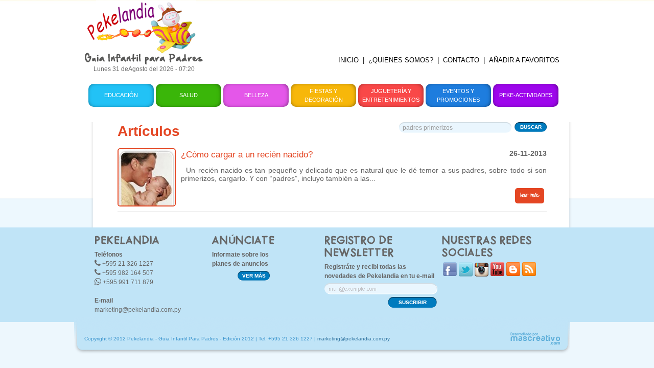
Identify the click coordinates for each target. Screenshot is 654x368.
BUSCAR (531, 127)
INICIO (348, 60)
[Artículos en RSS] (529, 274)
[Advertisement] (390, 23)
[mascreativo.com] (535, 343)
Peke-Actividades (525, 95)
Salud (188, 95)
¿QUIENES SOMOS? (400, 60)
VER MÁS (254, 276)
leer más (529, 195)
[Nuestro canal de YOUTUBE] (497, 274)
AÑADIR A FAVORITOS (524, 60)
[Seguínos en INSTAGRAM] (481, 274)
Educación (121, 95)
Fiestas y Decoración (324, 95)
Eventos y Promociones (458, 95)
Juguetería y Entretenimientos (390, 95)
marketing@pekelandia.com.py (138, 309)
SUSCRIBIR (413, 302)
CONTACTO (461, 60)
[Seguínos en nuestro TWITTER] (466, 274)
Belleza (256, 95)
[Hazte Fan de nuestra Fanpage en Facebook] (450, 274)
